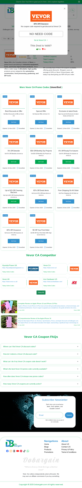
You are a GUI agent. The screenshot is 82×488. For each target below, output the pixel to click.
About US (65, 444)
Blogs (46, 447)
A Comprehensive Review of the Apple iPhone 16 (34, 318)
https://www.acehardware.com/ (52, 281)
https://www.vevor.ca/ (50, 268)
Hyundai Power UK (9, 265)
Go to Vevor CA (40, 40)
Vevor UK (6, 279)
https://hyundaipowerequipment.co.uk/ (14, 268)
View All (41, 292)
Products (47, 449)
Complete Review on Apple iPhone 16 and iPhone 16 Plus (37, 303)
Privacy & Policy (67, 449)
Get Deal (13, 122)
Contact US (65, 447)
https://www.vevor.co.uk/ (10, 281)
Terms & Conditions (68, 452)
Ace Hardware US (50, 279)
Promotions (48, 452)
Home (46, 444)
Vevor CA (47, 265)
